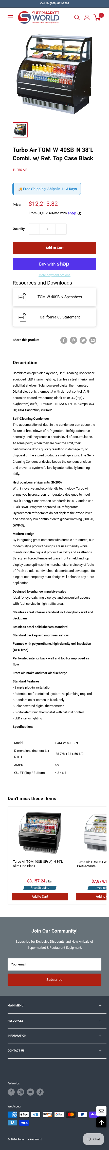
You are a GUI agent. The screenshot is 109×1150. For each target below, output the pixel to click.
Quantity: (19, 229)
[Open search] (77, 17)
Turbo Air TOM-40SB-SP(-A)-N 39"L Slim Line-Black (38, 864)
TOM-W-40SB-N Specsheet (60, 297)
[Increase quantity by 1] (61, 229)
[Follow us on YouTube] (30, 1092)
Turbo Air (20, 170)
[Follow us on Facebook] (11, 1092)
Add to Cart (55, 248)
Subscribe (54, 980)
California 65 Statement (60, 317)
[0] (97, 17)
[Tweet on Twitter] (83, 340)
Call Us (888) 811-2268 (54, 3)
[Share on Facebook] (63, 340)
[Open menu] (10, 17)
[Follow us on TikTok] (40, 1092)
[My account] (86, 17)
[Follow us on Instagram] (20, 1092)
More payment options (54, 275)
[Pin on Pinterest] (73, 340)
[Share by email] (92, 340)
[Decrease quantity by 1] (34, 229)
